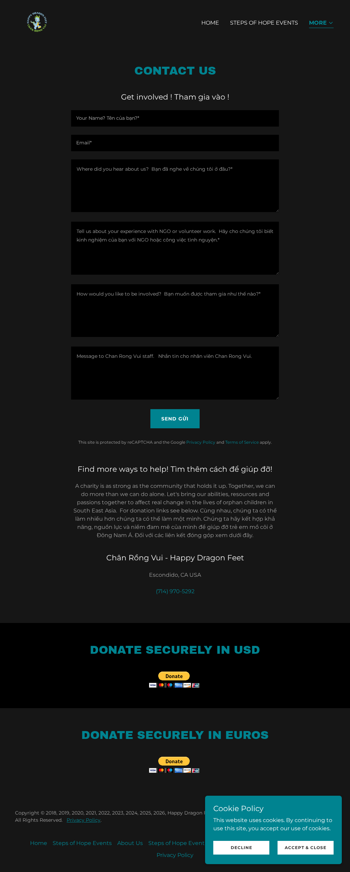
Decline (241, 847)
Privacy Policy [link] (200, 442)
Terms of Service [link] (242, 442)
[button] (321, 23)
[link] (36, 21)
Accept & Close (305, 847)
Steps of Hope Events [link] (264, 22)
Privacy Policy (83, 820)
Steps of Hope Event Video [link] (185, 843)
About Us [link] (130, 843)
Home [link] (210, 22)
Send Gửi (175, 419)
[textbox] (175, 118)
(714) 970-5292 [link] (175, 591)
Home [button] (38, 843)
